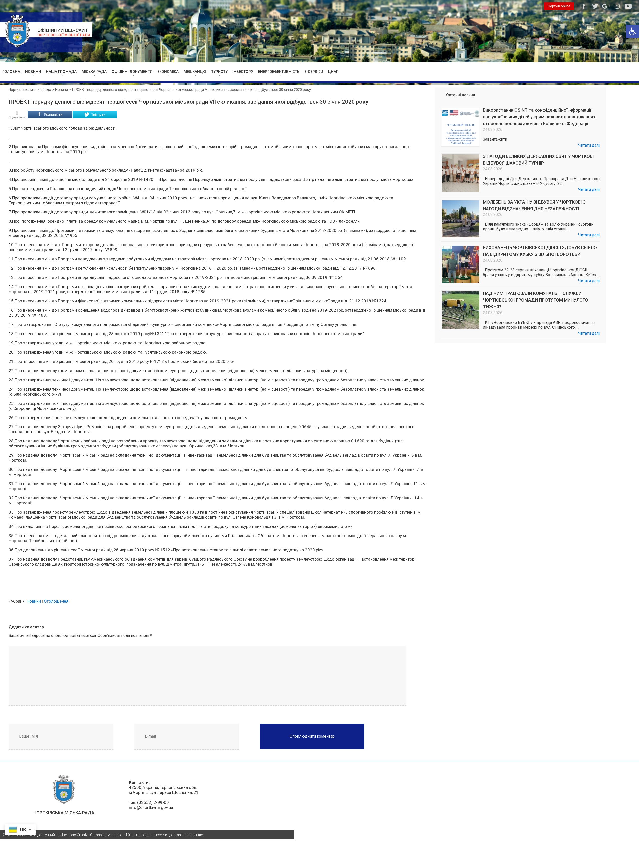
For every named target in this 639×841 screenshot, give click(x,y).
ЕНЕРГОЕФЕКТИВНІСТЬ (278, 71)
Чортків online (559, 6)
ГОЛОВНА (11, 71)
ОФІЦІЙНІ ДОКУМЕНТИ (132, 71)
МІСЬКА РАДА (94, 71)
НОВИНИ (33, 71)
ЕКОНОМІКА (168, 71)
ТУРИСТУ (219, 71)
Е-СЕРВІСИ (313, 71)
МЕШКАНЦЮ (195, 71)
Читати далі (589, 145)
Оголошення (56, 601)
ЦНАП (333, 71)
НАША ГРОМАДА (61, 71)
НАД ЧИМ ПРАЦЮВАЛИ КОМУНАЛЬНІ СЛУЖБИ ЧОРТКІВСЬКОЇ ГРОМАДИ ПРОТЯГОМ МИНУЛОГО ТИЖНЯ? (535, 300)
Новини (34, 601)
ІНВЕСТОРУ (243, 71)
